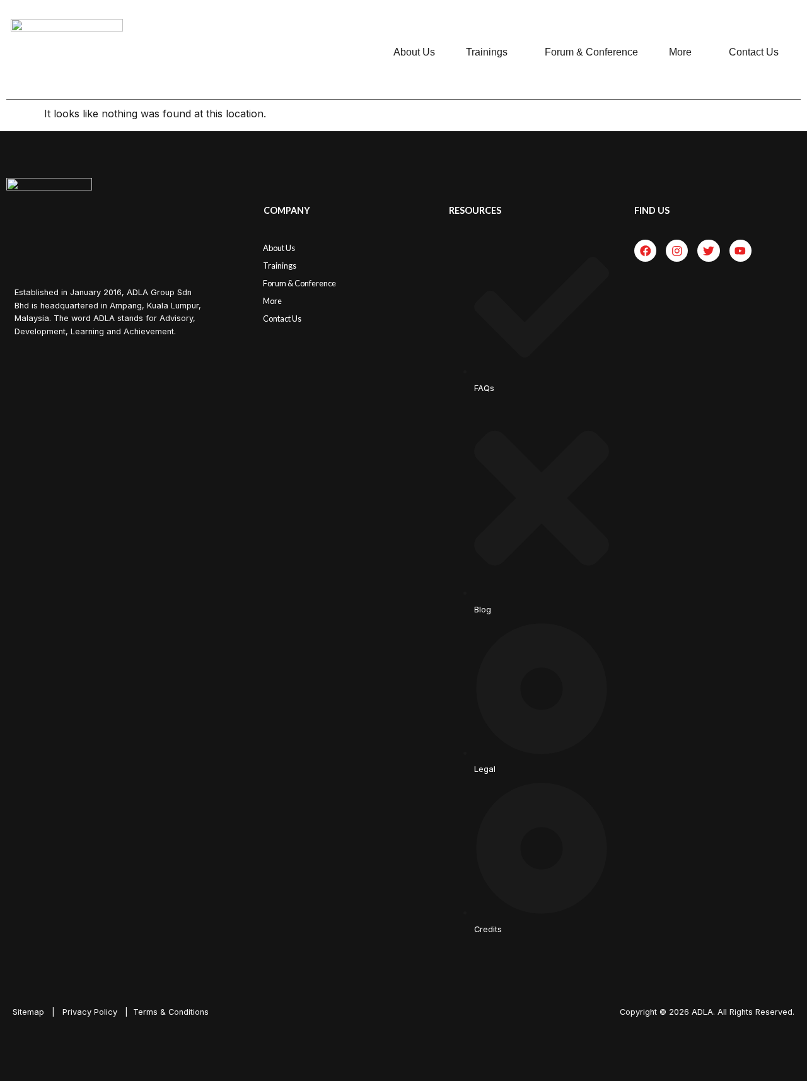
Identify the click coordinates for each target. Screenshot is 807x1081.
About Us (414, 52)
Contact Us (754, 52)
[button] (489, 52)
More (680, 52)
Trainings (487, 52)
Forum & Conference (591, 52)
